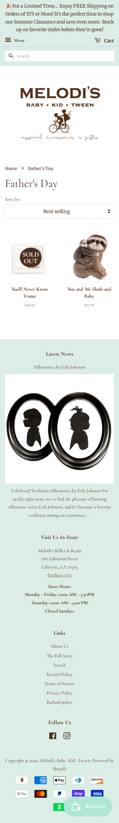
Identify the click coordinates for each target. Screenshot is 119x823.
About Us (59, 646)
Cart (108, 41)
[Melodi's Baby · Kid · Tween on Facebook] (53, 737)
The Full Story (60, 656)
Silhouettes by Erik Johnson (59, 367)
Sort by (12, 199)
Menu (18, 40)
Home (11, 168)
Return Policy (59, 674)
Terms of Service (59, 683)
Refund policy (59, 702)
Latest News (59, 353)
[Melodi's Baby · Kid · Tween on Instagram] (66, 737)
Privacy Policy (60, 693)
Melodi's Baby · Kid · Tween (65, 760)
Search (60, 665)
